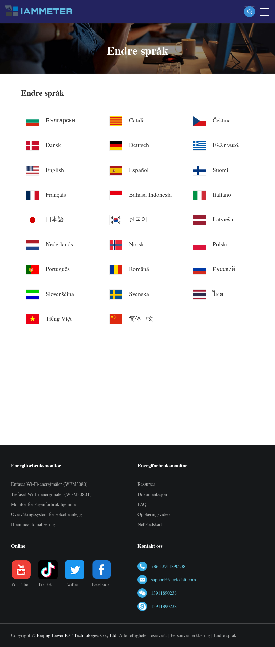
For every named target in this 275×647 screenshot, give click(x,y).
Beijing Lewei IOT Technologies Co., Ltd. (77, 635)
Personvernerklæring (190, 635)
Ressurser (146, 484)
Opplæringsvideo (154, 514)
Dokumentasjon (152, 494)
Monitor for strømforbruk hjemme (43, 504)
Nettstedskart (150, 524)
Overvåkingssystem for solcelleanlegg (46, 514)
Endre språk (42, 93)
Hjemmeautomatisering (33, 524)
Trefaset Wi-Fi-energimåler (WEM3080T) (51, 494)
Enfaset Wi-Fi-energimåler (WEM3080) (49, 484)
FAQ (142, 504)
